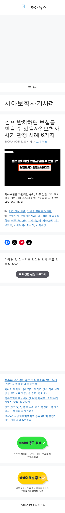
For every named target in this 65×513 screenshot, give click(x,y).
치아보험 (47, 220)
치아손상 (41, 225)
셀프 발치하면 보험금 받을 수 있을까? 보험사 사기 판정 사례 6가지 (32, 128)
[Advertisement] (32, 49)
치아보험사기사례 (24, 225)
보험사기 (14, 215)
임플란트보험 (19, 220)
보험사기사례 (28, 215)
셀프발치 (42, 215)
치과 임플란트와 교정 (39, 211)
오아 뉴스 (38, 7)
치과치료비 (34, 220)
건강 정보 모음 (17, 211)
